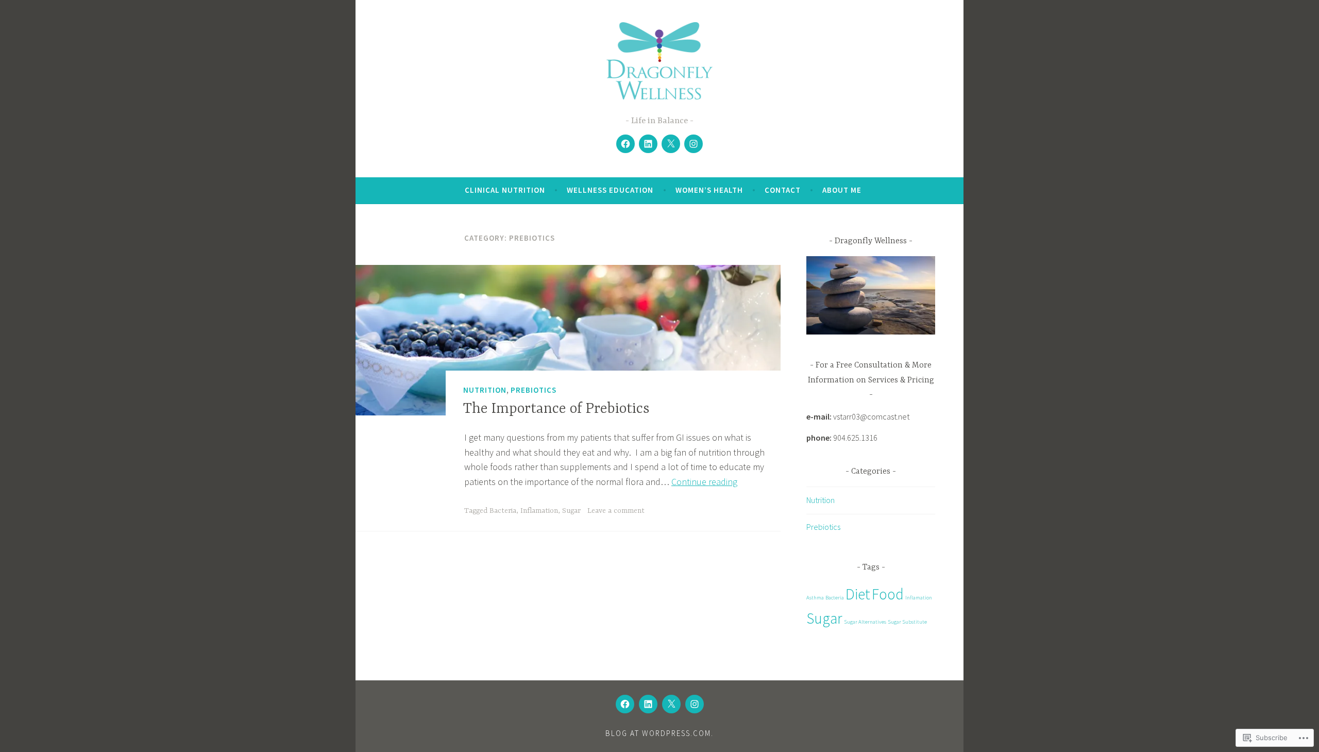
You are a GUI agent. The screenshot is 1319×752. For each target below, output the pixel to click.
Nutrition (484, 390)
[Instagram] (693, 144)
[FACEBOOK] (625, 704)
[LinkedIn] (648, 144)
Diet (857, 594)
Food (888, 594)
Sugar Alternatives (865, 622)
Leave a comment (616, 511)
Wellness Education (610, 190)
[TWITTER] (671, 704)
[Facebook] (625, 144)
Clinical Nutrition (505, 190)
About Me (841, 190)
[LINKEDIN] (648, 704)
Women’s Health (709, 190)
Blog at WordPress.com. (659, 733)
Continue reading (704, 482)
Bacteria (502, 511)
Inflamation (539, 511)
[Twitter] (671, 144)
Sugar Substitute (907, 622)
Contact (783, 190)
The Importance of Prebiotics (556, 409)
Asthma (815, 597)
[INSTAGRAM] (694, 704)
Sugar (571, 511)
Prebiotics (533, 390)
